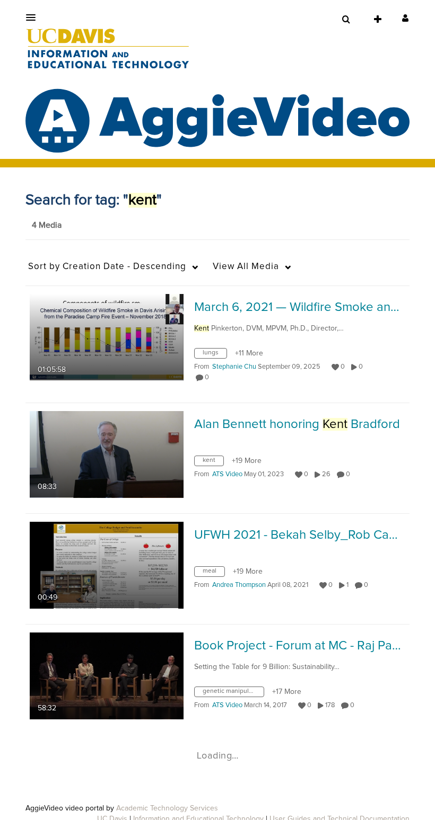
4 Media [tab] (47, 225)
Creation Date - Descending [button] (107, 266)
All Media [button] (246, 266)
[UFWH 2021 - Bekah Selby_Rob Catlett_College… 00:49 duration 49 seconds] (107, 564)
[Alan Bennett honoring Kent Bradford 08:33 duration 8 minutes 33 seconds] (107, 454)
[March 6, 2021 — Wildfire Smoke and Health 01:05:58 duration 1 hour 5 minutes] (107, 337)
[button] (33, 17)
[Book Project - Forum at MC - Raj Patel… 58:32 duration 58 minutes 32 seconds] (107, 675)
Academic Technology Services (167, 808)
